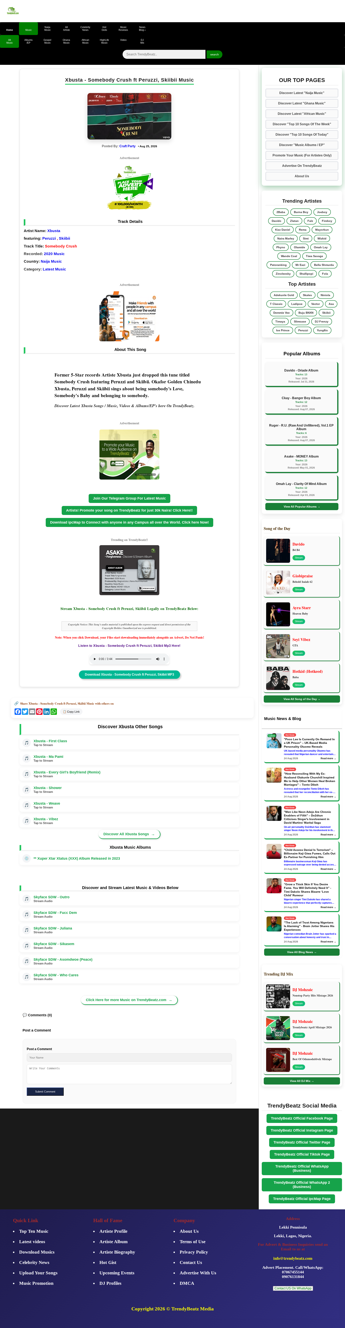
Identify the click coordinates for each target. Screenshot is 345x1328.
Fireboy (327, 220)
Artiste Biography (117, 1252)
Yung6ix (322, 330)
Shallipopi (306, 273)
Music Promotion (36, 1283)
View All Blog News (302, 952)
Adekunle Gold (284, 295)
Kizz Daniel (282, 229)
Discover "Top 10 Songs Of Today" (302, 134)
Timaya (280, 321)
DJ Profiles (110, 1283)
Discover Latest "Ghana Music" (302, 103)
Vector (315, 303)
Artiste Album (113, 1241)
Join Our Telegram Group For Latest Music (129, 498)
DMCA (187, 1283)
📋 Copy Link (71, 711)
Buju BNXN (305, 312)
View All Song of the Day (302, 699)
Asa (331, 303)
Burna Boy (301, 212)
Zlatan (294, 220)
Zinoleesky (283, 273)
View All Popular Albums (302, 506)
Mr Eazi (300, 264)
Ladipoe (296, 303)
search (214, 54)
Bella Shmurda (324, 264)
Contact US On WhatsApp (293, 1288)
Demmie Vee (281, 312)
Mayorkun (322, 229)
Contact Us (191, 1262)
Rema (302, 229)
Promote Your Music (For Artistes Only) (302, 155)
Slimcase (300, 321)
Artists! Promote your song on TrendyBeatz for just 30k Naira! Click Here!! (129, 510)
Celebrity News (34, 1262)
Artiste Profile (113, 1231)
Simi (306, 238)
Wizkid (321, 238)
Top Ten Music (33, 1231)
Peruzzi (49, 238)
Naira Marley (285, 238)
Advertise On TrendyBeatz (302, 165)
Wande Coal (289, 256)
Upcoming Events (116, 1272)
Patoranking (278, 264)
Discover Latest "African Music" (302, 113)
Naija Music (51, 261)
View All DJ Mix (302, 1081)
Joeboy (322, 212)
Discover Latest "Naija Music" (301, 93)
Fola (325, 273)
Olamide (299, 247)
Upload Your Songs (38, 1272)
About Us (302, 176)
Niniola (325, 295)
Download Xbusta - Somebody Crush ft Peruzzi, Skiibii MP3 (129, 674)
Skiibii (64, 238)
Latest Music (54, 269)
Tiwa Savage (314, 256)
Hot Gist (107, 1262)
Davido (276, 220)
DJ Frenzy (321, 321)
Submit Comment (45, 1091)
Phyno (280, 247)
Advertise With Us (198, 1272)
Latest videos (32, 1241)
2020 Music (54, 254)
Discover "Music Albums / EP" (302, 145)
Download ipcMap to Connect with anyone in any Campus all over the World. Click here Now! (129, 522)
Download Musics (37, 1252)
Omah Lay (321, 247)
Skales (307, 295)
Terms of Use (192, 1241)
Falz (310, 220)
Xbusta (53, 231)
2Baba (281, 212)
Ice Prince (282, 330)
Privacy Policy (194, 1252)
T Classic (276, 303)
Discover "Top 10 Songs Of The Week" (302, 124)
